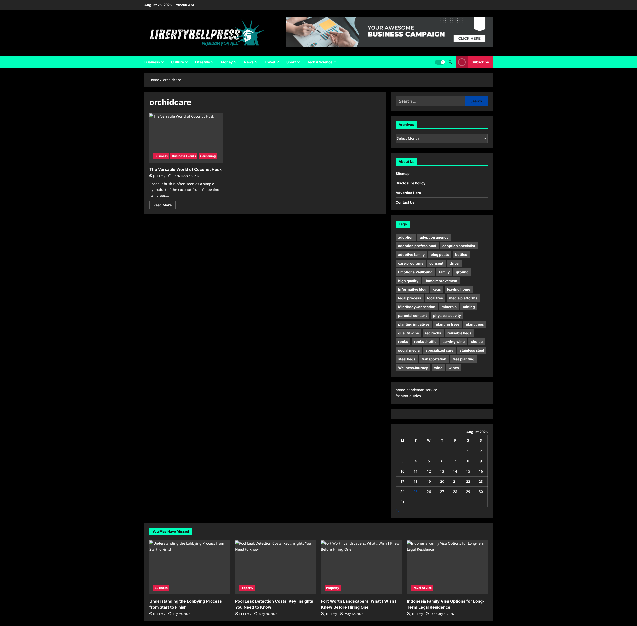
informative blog (412, 289)
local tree (435, 298)
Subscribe (480, 62)
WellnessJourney (413, 368)
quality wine (408, 333)
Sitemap (403, 173)
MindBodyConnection (416, 307)
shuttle (477, 341)
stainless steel (472, 350)
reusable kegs (459, 333)
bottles (461, 254)
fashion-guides (408, 395)
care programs (410, 263)
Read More (164, 205)
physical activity (447, 315)
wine (438, 368)
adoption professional (417, 246)
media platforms (463, 298)
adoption (406, 237)
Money (227, 62)
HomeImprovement (441, 281)
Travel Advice (422, 588)
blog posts (440, 254)
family (444, 272)
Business (152, 62)
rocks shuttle (425, 341)
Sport (291, 62)
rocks (403, 341)
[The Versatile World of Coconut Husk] (186, 138)
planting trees (448, 324)
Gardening (208, 156)
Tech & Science (319, 62)
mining (469, 307)
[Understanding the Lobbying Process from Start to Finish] (189, 567)
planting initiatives (414, 324)
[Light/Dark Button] (440, 62)
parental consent (412, 315)
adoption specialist (458, 246)
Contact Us (405, 202)
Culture (177, 62)
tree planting (463, 359)
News (249, 62)
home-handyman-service (416, 389)
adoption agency (434, 237)
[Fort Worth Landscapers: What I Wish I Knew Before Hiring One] (361, 567)
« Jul (399, 509)
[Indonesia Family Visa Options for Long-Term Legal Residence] (447, 567)
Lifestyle (202, 62)
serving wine (454, 341)
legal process (409, 298)
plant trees (475, 324)
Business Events (184, 156)
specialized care (439, 350)
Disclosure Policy (410, 183)
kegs (437, 289)
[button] (450, 62)
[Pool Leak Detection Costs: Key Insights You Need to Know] (275, 567)
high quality (408, 281)
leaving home (458, 289)
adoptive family (411, 254)
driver (455, 263)
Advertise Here (408, 193)
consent (436, 263)
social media (409, 350)
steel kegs (406, 359)
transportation (434, 359)
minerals (449, 307)
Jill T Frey (159, 176)
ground (462, 272)
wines (454, 368)
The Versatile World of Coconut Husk (185, 169)
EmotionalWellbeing (415, 272)
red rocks (433, 333)
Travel (270, 62)
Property (246, 588)
